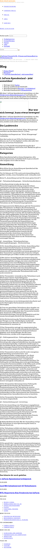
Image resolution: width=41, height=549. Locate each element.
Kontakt (7, 46)
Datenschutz (8, 538)
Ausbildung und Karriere (13, 533)
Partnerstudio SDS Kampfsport (15, 534)
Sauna (6, 510)
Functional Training (11, 509)
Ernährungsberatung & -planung (16, 519)
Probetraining (9, 39)
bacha (17, 85)
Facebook (7, 544)
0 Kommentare (26, 90)
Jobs (5, 44)
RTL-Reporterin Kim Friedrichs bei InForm (19, 493)
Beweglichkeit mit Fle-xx (13, 504)
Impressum (8, 536)
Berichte (21, 88)
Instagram (7, 547)
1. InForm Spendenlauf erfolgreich (15, 479)
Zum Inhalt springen (7, 1)
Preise (6, 43)
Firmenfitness (9, 41)
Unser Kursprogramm (12, 505)
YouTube (7, 545)
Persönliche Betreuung (12, 516)
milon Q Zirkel (9, 502)
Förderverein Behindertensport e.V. (13, 95)
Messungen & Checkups (12, 518)
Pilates (6, 507)
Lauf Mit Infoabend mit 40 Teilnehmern (18, 486)
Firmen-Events (9, 525)
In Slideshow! (30, 88)
